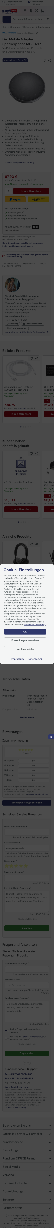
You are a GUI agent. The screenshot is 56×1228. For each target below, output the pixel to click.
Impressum (17, 658)
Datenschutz (35, 658)
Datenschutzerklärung (35, 624)
